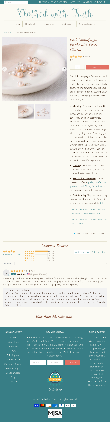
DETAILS (103, 202)
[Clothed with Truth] (55, 13)
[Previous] (4, 69)
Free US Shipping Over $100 (53, 2)
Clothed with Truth (49, 399)
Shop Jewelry (31, 24)
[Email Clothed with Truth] (60, 389)
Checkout (99, 2)
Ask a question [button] (99, 252)
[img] (17, 270)
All (10, 32)
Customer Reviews (13, 364)
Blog (13, 377)
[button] (76, 56)
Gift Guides (67, 24)
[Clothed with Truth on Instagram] (57, 389)
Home (17, 24)
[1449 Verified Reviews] (55, 385)
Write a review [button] (82, 252)
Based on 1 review (11, 254)
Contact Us (13, 341)
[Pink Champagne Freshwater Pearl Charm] (34, 69)
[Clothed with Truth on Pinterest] (53, 389)
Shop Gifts (49, 24)
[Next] (64, 69)
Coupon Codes (13, 372)
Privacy (13, 381)
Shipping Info (13, 355)
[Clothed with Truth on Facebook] (49, 389)
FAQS (13, 350)
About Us (13, 346)
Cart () (88, 2)
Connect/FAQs (86, 24)
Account (75, 2)
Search (13, 337)
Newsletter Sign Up (13, 368)
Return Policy (13, 359)
